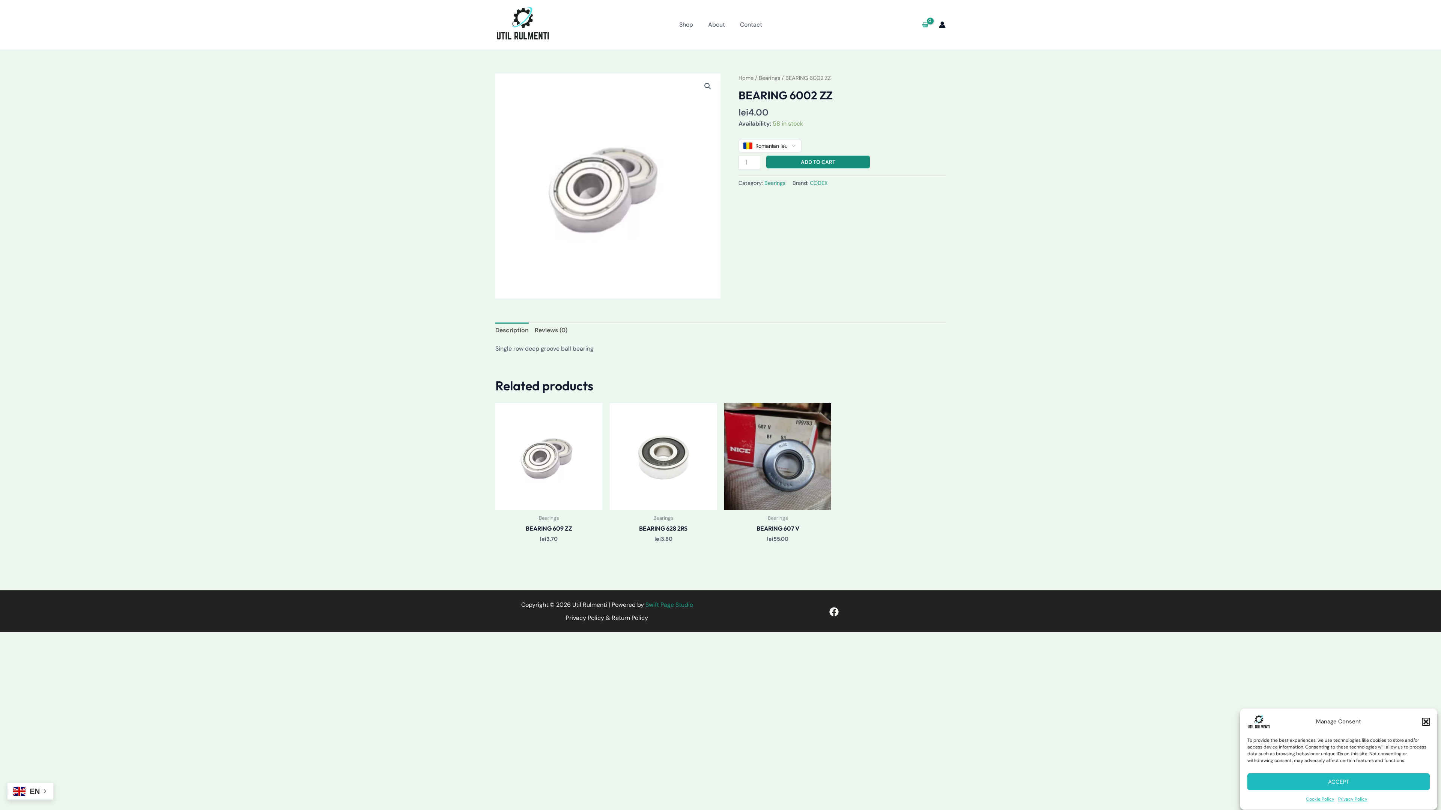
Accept (1338, 782)
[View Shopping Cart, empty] (925, 24)
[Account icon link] (942, 24)
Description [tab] (512, 330)
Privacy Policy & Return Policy (607, 618)
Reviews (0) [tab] (551, 330)
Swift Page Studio (669, 605)
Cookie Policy (1320, 799)
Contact (751, 24)
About (716, 24)
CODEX (819, 183)
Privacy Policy (1352, 799)
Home (746, 78)
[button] (1426, 722)
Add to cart (818, 162)
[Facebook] (834, 611)
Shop (686, 24)
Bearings (769, 78)
